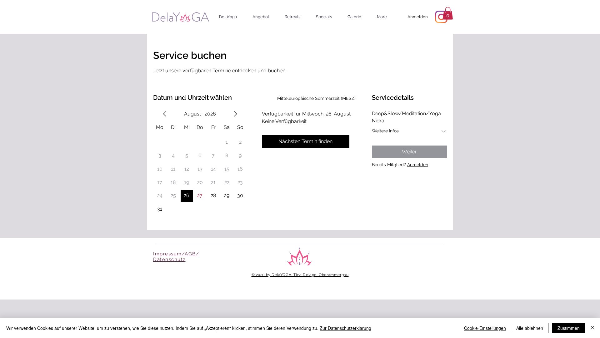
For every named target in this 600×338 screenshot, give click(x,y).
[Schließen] (592, 328)
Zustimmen (569, 328)
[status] (316, 98)
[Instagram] (441, 17)
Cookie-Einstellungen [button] (485, 328)
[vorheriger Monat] (164, 114)
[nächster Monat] (235, 114)
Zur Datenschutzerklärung (345, 328)
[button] (231, 17)
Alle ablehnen (529, 328)
